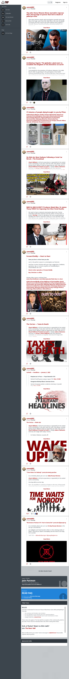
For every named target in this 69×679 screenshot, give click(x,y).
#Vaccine (49, 120)
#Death (59, 120)
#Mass (64, 120)
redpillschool (52, 632)
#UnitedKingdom (37, 116)
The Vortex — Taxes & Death (37, 324)
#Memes (37, 114)
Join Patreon (28, 580)
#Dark (32, 114)
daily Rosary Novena (54, 476)
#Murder (29, 122)
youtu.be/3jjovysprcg (59, 522)
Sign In (65, 2)
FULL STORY (57, 379)
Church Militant (33, 162)
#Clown (47, 114)
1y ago (28, 9)
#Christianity (30, 287)
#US (55, 114)
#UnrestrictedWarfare (33, 120)
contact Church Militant (42, 333)
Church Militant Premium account (39, 166)
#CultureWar (56, 117)
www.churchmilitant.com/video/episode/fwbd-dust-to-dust (44, 279)
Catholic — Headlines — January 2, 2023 (38, 372)
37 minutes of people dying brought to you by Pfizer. (46, 112)
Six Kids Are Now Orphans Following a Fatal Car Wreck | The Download (44, 158)
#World (51, 114)
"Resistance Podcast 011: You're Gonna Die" (39, 522)
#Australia (46, 116)
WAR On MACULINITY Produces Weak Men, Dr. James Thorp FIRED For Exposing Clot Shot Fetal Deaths (46, 208)
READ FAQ (27, 593)
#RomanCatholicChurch (42, 287)
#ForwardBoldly (35, 281)
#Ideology (29, 289)
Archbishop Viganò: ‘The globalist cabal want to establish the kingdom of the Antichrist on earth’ (45, 64)
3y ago (28, 203)
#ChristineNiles (54, 281)
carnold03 (30, 7)
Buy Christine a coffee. (35, 272)
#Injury (54, 120)
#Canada (29, 116)
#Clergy (55, 287)
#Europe (60, 116)
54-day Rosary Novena (54, 526)
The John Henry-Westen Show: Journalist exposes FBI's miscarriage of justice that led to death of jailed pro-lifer (45, 14)
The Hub (33, 9)
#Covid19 (43, 120)
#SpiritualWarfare (46, 117)
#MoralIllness (47, 289)
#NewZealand (53, 116)
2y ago (28, 59)
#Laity (51, 287)
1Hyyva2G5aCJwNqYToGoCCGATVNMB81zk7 (32, 584)
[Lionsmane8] (33, 102)
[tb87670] (37, 514)
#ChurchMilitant (45, 281)
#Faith (62, 281)
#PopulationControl (44, 122)
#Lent (33, 283)
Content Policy (28, 597)
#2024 (28, 114)
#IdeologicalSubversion (58, 286)
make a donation (60, 166)
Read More (47, 27)
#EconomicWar (31, 119)
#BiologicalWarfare (42, 119)
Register (58, 2)
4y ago (28, 420)
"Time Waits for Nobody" (34, 472)
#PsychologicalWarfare (33, 117)
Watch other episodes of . (41, 270)
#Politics (61, 287)
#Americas (60, 114)
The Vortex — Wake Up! (33, 422)
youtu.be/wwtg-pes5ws (49, 472)
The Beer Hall (30, 628)
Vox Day (35, 215)
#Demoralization (45, 286)
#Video (42, 114)
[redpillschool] (35, 514)
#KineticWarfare (53, 119)
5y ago (28, 470)
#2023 (28, 281)
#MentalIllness (37, 289)
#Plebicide (35, 122)
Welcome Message (35, 596)
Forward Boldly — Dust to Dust (38, 256)
